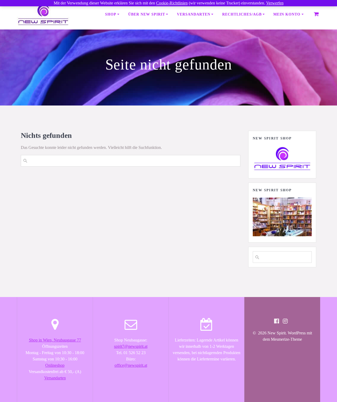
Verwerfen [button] (275, 3)
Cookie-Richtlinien (172, 3)
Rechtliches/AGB (242, 14)
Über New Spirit (146, 14)
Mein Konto (286, 14)
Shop (110, 14)
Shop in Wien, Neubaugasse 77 (55, 340)
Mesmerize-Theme (286, 339)
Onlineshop (55, 365)
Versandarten (193, 14)
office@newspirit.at (131, 365)
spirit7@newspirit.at (130, 346)
